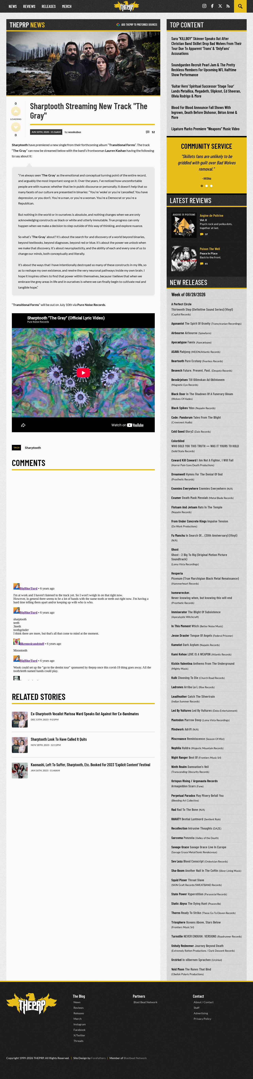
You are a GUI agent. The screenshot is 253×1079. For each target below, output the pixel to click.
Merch (67, 6)
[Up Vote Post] (16, 111)
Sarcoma (177, 837)
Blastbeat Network (135, 1058)
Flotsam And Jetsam (184, 507)
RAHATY (176, 819)
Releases (49, 6)
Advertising (201, 1013)
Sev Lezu (177, 861)
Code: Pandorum (182, 417)
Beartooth (177, 361)
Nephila (176, 748)
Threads (78, 1040)
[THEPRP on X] (220, 6)
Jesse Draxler (180, 635)
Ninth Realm (179, 766)
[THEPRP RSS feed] (228, 6)
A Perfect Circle (181, 304)
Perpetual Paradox (183, 795)
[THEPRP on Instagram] (204, 6)
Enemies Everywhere (184, 488)
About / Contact (203, 1002)
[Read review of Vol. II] (184, 225)
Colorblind (177, 441)
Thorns (175, 912)
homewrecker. (180, 592)
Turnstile (177, 936)
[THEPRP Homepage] (126, 6)
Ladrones (177, 687)
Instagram (80, 1024)
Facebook (79, 1029)
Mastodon (177, 720)
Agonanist (177, 323)
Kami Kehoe (179, 654)
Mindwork (177, 729)
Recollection (179, 828)
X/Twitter (79, 1035)
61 (206, 263)
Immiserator (179, 612)
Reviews (29, 6)
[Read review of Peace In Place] (184, 258)
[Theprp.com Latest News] (31, 1003)
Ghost (174, 549)
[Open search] (240, 6)
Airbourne (177, 333)
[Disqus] (83, 530)
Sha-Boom (177, 870)
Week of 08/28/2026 (188, 294)
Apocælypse (179, 342)
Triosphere (178, 922)
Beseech (176, 370)
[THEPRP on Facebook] (212, 6)
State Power (179, 894)
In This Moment (181, 626)
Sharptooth (33, 447)
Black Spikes (179, 408)
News (13, 6)
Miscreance (178, 738)
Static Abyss (179, 903)
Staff (196, 1007)
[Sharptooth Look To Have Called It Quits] (20, 745)
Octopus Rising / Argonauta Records (194, 781)
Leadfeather (179, 696)
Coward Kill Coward (183, 460)
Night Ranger (179, 757)
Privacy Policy (202, 1018)
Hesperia (177, 573)
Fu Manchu (178, 535)
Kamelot (176, 644)
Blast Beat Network (145, 1002)
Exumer (176, 497)
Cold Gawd (178, 431)
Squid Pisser (179, 880)
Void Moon (177, 969)
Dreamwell (178, 474)
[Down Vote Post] (16, 127)
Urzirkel (176, 959)
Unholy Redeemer (182, 945)
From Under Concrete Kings (189, 521)
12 (153, 132)
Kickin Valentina (181, 663)
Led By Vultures (181, 710)
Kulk (174, 677)
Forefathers (98, 1058)
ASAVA (175, 351)
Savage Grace (180, 847)
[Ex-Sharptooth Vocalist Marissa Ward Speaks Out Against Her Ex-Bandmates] (20, 719)
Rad (173, 809)
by (73, 132)
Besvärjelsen (179, 379)
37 (206, 234)
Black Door (178, 394)
